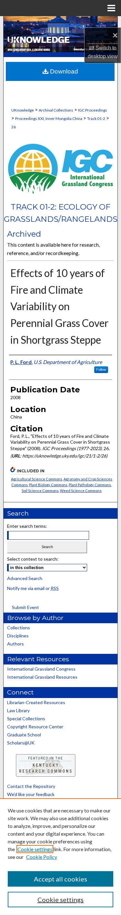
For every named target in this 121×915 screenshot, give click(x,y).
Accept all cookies (60, 879)
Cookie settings (34, 849)
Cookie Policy (41, 857)
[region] (60, 856)
